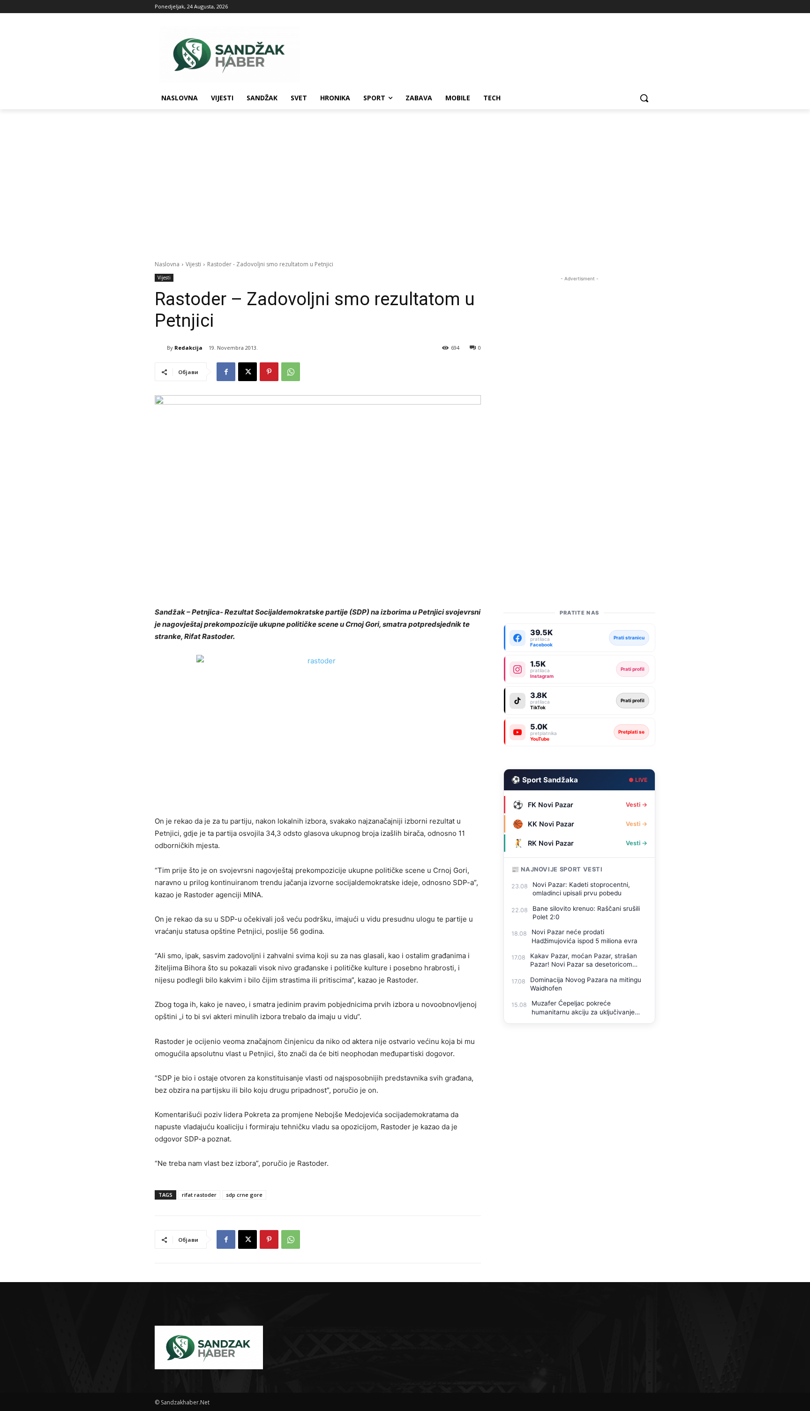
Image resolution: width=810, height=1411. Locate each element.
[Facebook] (226, 371)
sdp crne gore (244, 1194)
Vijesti (193, 264)
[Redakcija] (161, 348)
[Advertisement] (405, 179)
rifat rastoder (199, 1194)
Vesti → (636, 804)
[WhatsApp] (290, 371)
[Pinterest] (269, 371)
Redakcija (188, 347)
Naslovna (167, 264)
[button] (644, 98)
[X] (247, 371)
